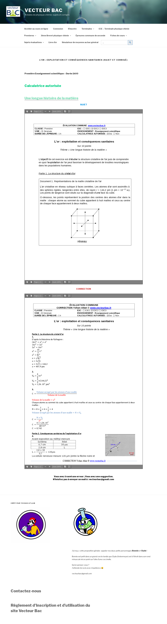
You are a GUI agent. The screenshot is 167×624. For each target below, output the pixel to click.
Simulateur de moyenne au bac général (80, 42)
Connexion (58, 29)
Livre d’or (53, 42)
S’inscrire (72, 29)
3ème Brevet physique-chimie (55, 35)
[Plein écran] (69, 111)
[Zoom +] (50, 111)
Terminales (87, 29)
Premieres (29, 35)
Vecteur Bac (44, 10)
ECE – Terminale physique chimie (114, 29)
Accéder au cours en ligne (36, 29)
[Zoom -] (45, 111)
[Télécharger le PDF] (65, 111)
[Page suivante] (31, 111)
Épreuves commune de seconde (90, 35)
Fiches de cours (117, 35)
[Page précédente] (27, 111)
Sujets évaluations (33, 42)
